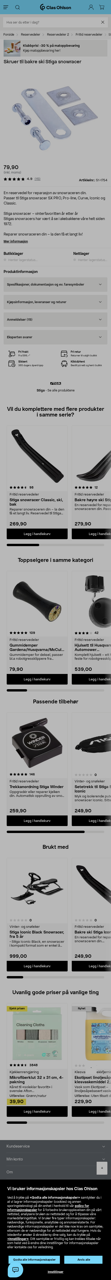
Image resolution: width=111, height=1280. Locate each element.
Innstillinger (56, 1271)
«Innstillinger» (18, 1238)
